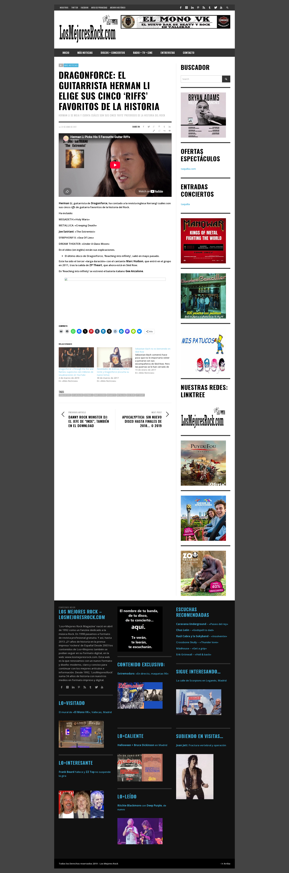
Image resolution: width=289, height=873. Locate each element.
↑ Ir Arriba (225, 863)
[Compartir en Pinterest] (159, 127)
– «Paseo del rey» (202, 624)
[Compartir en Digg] (164, 131)
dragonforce (64, 395)
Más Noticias (71, 65)
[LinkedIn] (192, 8)
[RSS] (204, 8)
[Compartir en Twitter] (149, 127)
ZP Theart (140, 395)
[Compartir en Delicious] (154, 131)
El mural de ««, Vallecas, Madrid (85, 712)
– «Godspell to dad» (195, 630)
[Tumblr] (210, 8)
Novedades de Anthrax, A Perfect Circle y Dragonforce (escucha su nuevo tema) (113, 371)
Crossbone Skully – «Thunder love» (197, 642)
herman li (89, 395)
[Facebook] (181, 8)
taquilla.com (188, 168)
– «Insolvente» (201, 636)
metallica (121, 395)
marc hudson (100, 395)
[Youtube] (221, 8)
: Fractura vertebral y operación (201, 745)
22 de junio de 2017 (69, 126)
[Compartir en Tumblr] (164, 127)
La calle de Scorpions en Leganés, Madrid (201, 680)
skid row (130, 395)
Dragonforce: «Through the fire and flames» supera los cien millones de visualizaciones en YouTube (76, 371)
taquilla (185, 204)
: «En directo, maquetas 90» (143, 673)
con (131, 805)
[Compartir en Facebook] (143, 127)
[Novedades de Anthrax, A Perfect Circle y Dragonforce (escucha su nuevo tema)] (114, 357)
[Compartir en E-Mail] (170, 131)
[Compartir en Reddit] (159, 131)
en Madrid (142, 745)
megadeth (111, 395)
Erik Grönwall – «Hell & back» (193, 654)
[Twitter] (215, 8)
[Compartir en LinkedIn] (170, 127)
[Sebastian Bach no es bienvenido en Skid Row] (154, 360)
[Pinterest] (198, 8)
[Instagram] (186, 8)
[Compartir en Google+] (154, 127)
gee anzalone (77, 395)
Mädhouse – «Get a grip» (191, 648)
